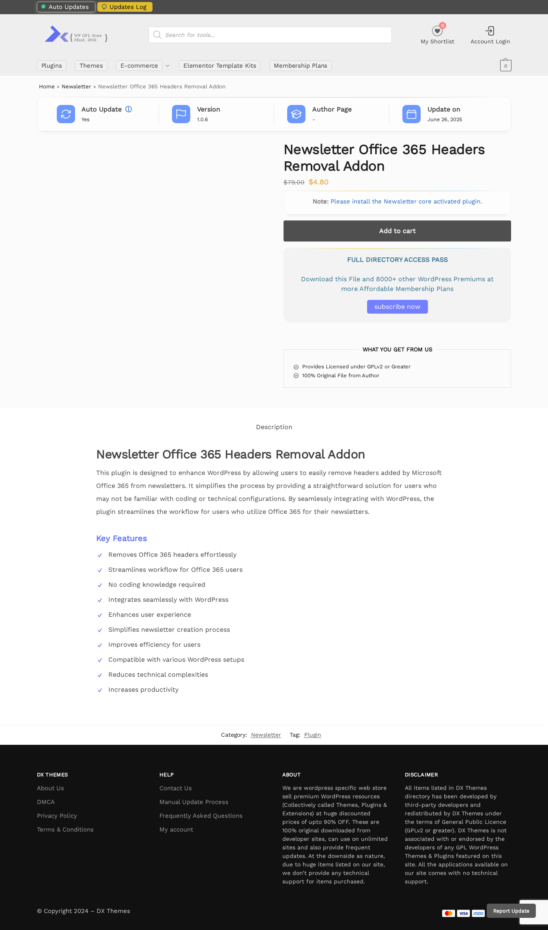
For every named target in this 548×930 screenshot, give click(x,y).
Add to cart (397, 231)
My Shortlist (437, 34)
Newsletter (76, 86)
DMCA (46, 802)
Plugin (312, 734)
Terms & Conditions (65, 829)
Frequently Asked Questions (201, 815)
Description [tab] (274, 427)
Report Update (511, 911)
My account (176, 829)
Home (47, 86)
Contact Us (175, 788)
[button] (504, 66)
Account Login (490, 41)
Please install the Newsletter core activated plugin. (406, 201)
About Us (50, 788)
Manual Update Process (193, 802)
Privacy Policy (57, 815)
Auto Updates (69, 7)
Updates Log (128, 7)
